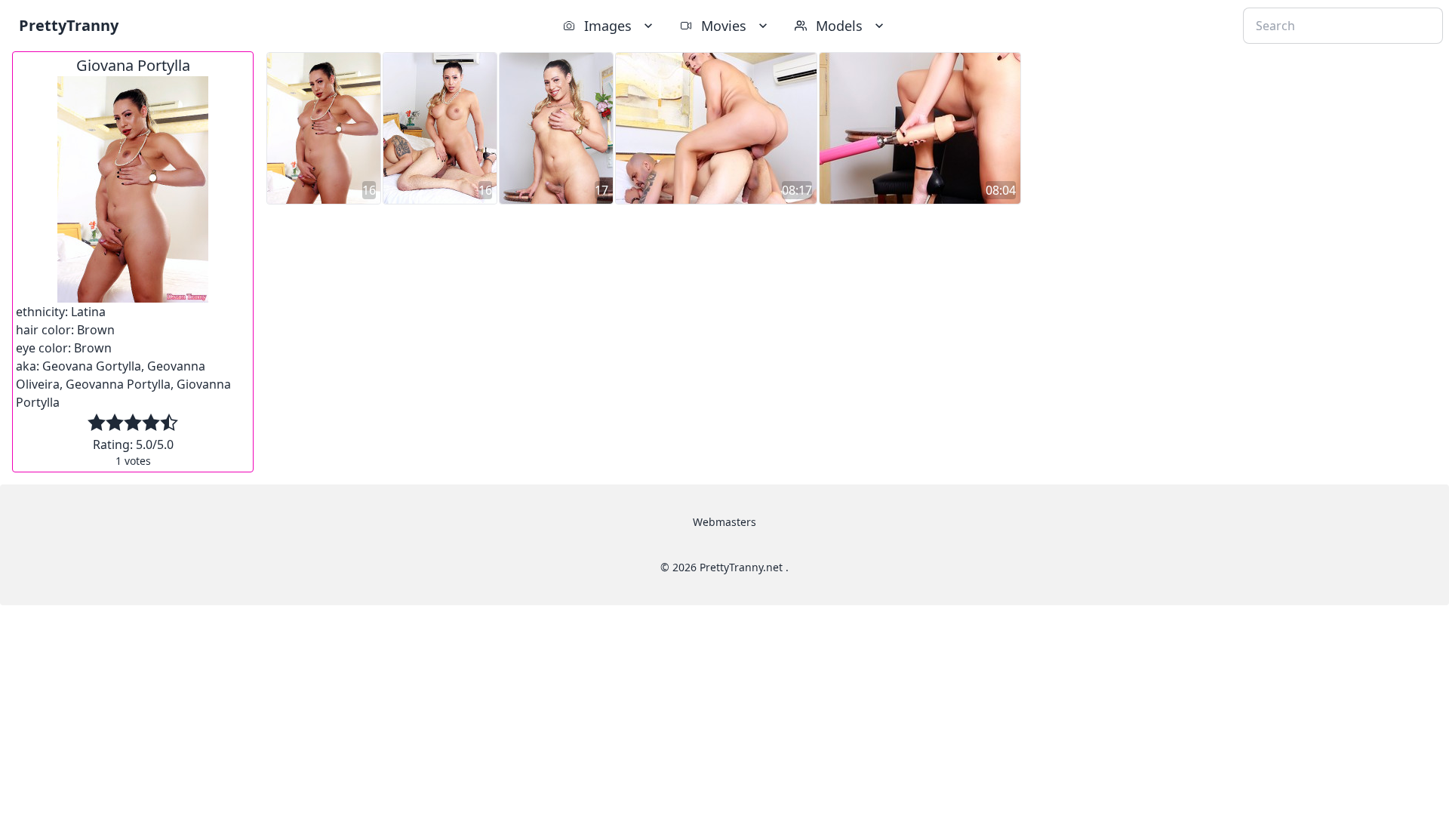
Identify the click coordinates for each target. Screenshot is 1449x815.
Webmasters (724, 522)
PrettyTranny (68, 25)
